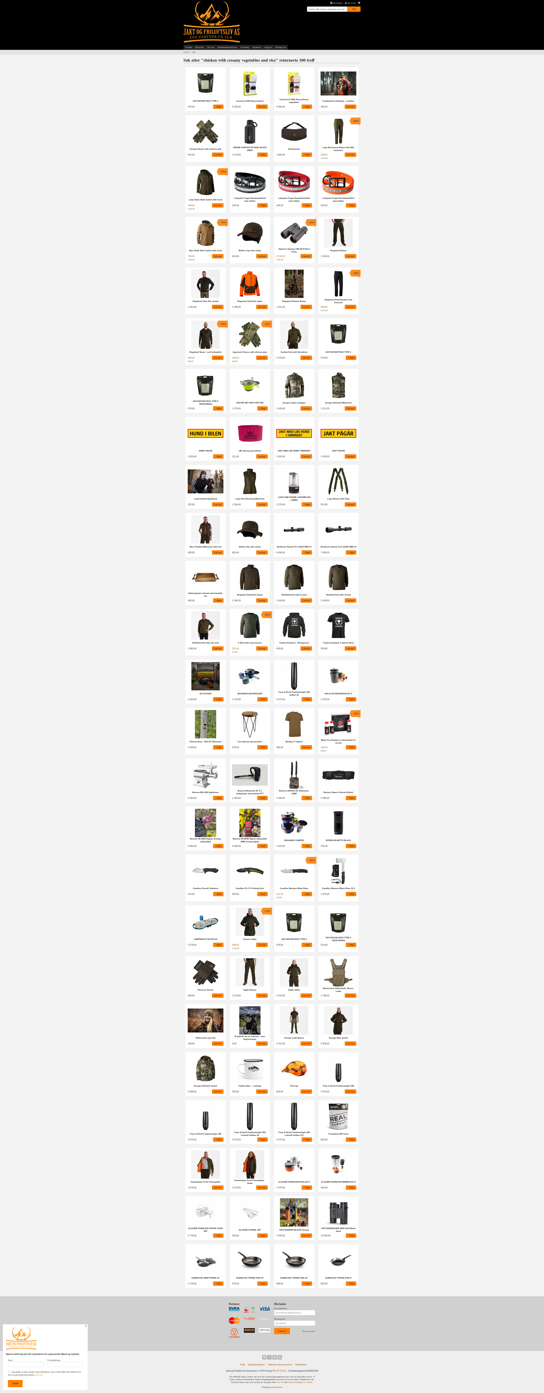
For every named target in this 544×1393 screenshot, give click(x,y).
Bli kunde (200, 47)
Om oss (210, 47)
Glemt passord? (308, 1331)
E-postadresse (280, 1308)
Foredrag (245, 47)
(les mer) (39, 1375)
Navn (10, 1360)
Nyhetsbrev (301, 1364)
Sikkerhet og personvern (280, 1364)
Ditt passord (279, 1319)
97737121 (281, 1371)
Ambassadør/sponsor (227, 47)
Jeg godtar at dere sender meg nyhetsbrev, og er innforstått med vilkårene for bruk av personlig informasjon (44, 1373)
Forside (188, 47)
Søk (354, 9)
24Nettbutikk (277, 1387)
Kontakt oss (281, 47)
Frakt (242, 1364)
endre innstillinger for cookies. (300, 1382)
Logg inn (268, 47)
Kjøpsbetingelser (256, 1364)
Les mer (280, 1382)
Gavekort (256, 47)
